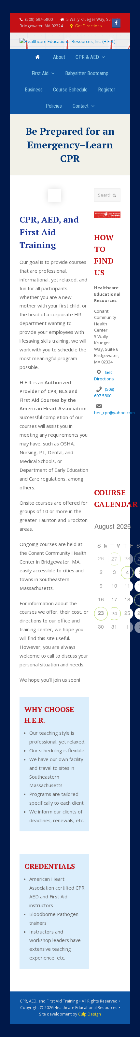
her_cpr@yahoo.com (114, 413)
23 (101, 613)
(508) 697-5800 (104, 392)
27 (114, 558)
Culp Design (89, 1014)
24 (114, 613)
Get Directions (88, 26)
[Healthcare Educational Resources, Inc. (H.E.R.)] (67, 41)
